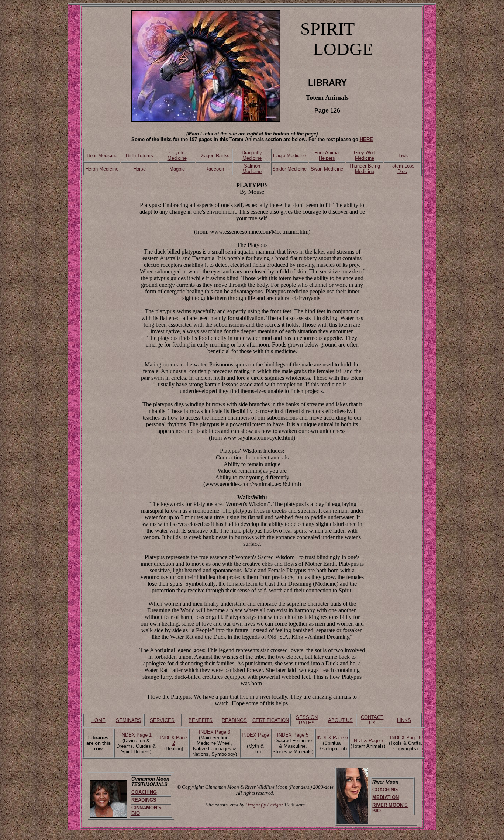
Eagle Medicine (289, 155)
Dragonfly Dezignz (264, 805)
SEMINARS (128, 720)
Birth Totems (139, 155)
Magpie (177, 169)
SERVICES (162, 720)
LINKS (404, 720)
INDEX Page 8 (405, 737)
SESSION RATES (307, 720)
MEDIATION (385, 797)
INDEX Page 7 (368, 740)
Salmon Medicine (252, 168)
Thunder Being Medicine (364, 168)
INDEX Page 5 (292, 735)
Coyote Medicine (177, 155)
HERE (366, 139)
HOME (98, 720)
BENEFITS (201, 720)
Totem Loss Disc (402, 168)
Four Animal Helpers (327, 155)
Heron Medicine (101, 169)
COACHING (144, 792)
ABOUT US (340, 720)
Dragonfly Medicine (252, 155)
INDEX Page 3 (214, 732)
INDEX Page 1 (136, 735)
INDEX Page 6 (332, 737)
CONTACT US (372, 720)
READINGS (234, 720)
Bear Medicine (102, 155)
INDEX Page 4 (255, 737)
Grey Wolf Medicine (364, 155)
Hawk (402, 155)
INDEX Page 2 (173, 740)
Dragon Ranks (214, 155)
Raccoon (214, 169)
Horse (139, 169)
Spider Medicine (289, 169)
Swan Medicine (327, 169)
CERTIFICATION (270, 720)
